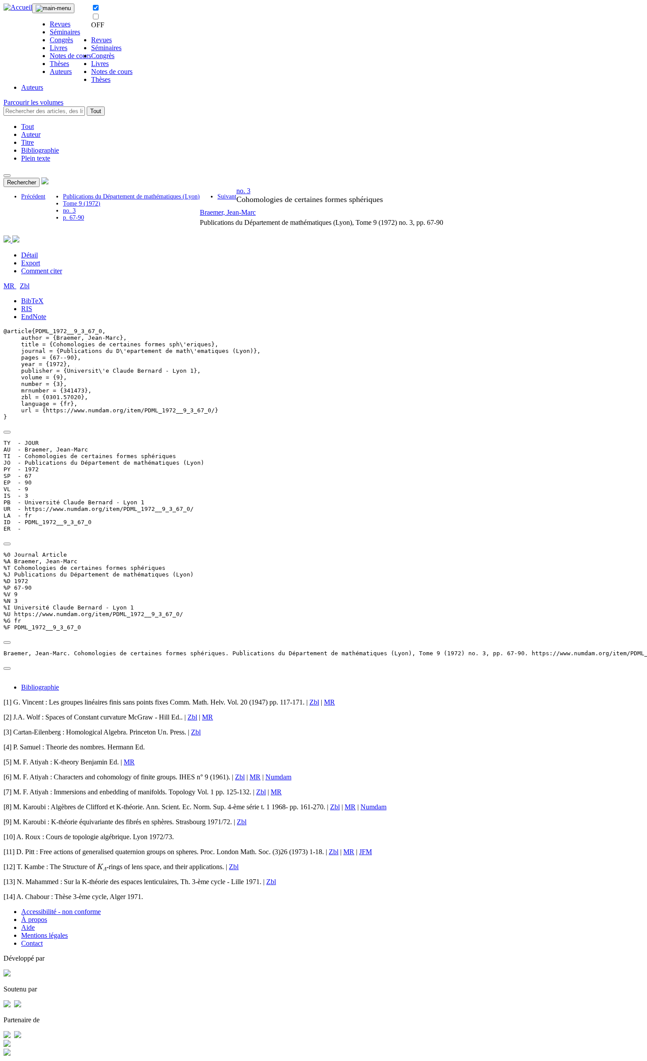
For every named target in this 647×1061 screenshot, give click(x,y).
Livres (58, 47)
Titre (27, 142)
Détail (29, 255)
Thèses (59, 63)
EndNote (33, 316)
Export (30, 263)
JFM (365, 851)
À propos (34, 919)
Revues (60, 24)
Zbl (24, 286)
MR (10, 286)
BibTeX (32, 301)
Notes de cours (70, 55)
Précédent (33, 196)
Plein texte (35, 158)
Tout (95, 111)
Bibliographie (40, 150)
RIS (26, 308)
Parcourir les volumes (33, 102)
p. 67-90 (73, 217)
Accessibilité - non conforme (61, 911)
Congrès (61, 40)
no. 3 (69, 210)
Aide (28, 927)
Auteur (30, 134)
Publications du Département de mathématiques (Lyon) (131, 196)
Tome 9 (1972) (81, 203)
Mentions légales (44, 935)
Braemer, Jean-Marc (228, 212)
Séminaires (65, 32)
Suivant (226, 196)
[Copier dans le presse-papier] (7, 432)
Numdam (278, 777)
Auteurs (61, 71)
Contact (32, 943)
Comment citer (41, 271)
